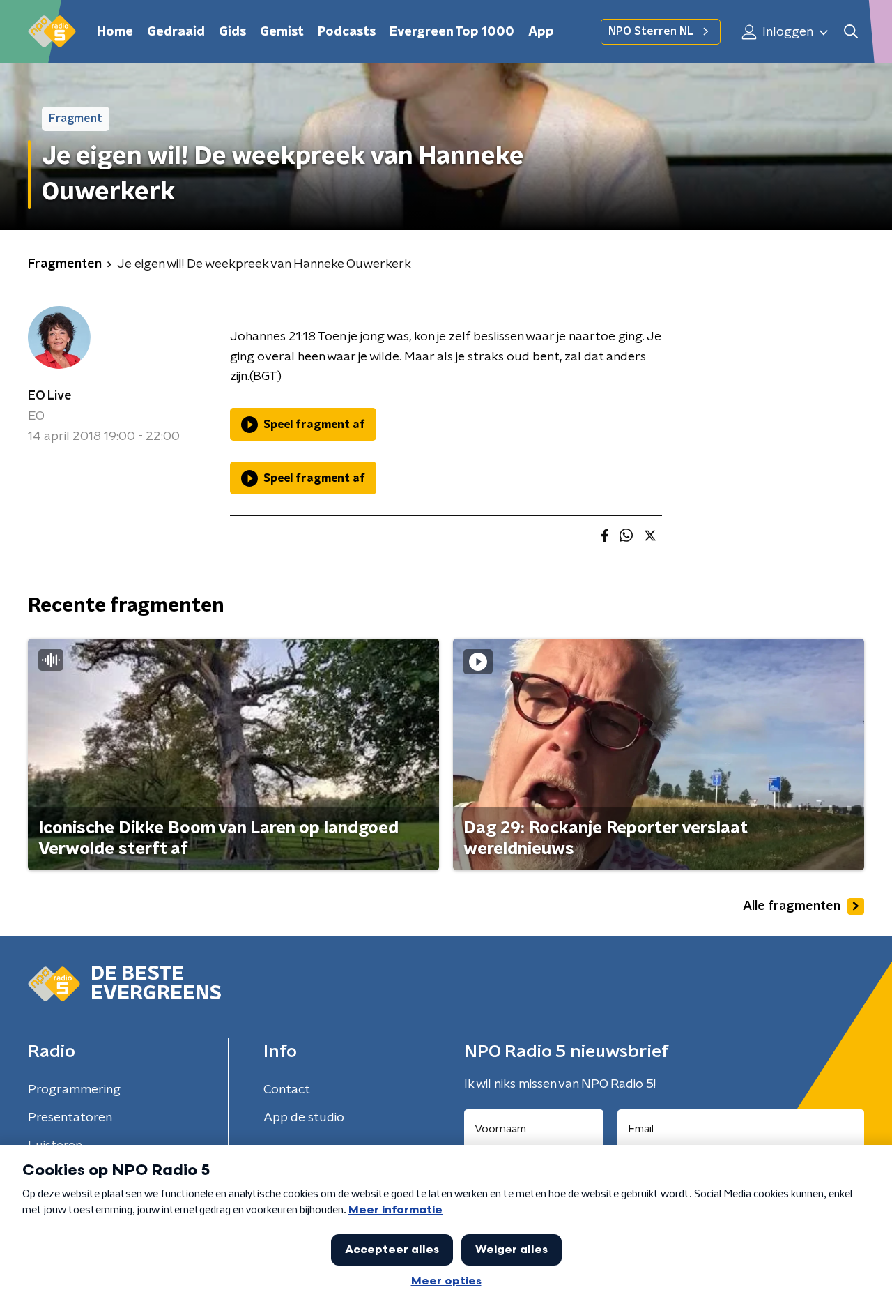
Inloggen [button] (786, 32)
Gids (232, 32)
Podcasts (347, 32)
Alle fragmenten (791, 906)
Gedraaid (176, 32)
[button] (850, 32)
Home (115, 32)
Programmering (74, 1090)
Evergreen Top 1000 (452, 32)
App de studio (303, 1117)
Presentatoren (70, 1117)
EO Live (50, 396)
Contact (286, 1090)
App (541, 32)
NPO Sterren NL (650, 31)
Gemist (282, 32)
